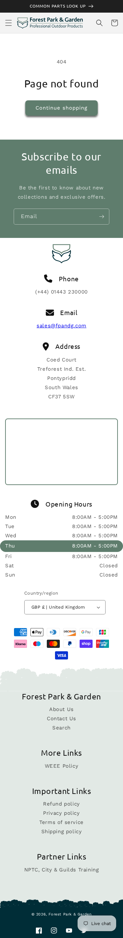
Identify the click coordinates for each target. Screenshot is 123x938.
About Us (61, 709)
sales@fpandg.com (61, 326)
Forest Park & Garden (70, 914)
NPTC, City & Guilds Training (61, 870)
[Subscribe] (101, 217)
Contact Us (61, 718)
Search (61, 728)
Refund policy (61, 804)
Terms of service (61, 822)
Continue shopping (61, 108)
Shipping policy (61, 831)
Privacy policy (61, 813)
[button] (8, 22)
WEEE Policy (62, 766)
